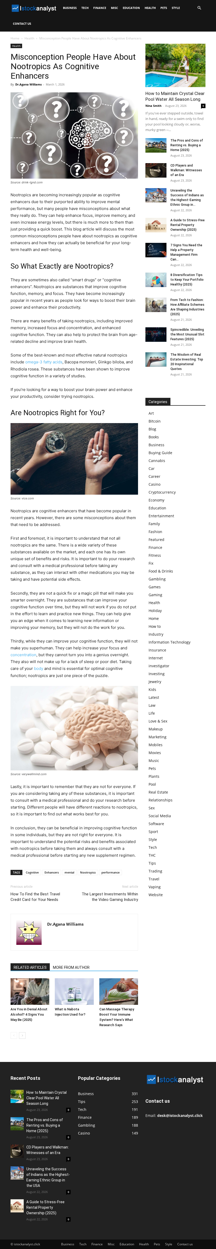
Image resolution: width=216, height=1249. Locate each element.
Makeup (156, 728)
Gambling (157, 578)
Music (154, 760)
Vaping (155, 886)
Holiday (155, 610)
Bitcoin (155, 421)
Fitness (155, 555)
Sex (152, 807)
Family (154, 523)
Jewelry (155, 681)
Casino (154, 484)
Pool (152, 784)
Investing (157, 673)
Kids (152, 689)
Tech (85, 8)
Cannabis (157, 460)
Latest (154, 697)
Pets (163, 8)
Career (154, 476)
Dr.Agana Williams (28, 84)
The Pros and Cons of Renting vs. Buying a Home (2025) (186, 145)
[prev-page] (14, 1035)
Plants (154, 776)
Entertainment (161, 515)
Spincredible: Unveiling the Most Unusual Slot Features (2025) (187, 334)
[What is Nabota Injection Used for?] (74, 991)
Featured (156, 539)
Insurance (157, 650)
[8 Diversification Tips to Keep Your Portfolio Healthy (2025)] (155, 280)
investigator (159, 665)
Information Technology (169, 642)
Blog (152, 429)
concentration (23, 654)
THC (152, 855)
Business (70, 8)
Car (152, 468)
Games (155, 586)
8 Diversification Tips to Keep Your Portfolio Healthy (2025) (187, 279)
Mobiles (156, 744)
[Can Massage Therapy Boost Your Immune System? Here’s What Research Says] (118, 991)
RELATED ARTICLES (30, 967)
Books (154, 436)
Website (156, 894)
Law (152, 705)
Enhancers (52, 872)
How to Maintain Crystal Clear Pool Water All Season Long (46, 1098)
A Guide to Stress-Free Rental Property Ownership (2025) (187, 225)
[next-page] (22, 1035)
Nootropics (88, 872)
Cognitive (32, 872)
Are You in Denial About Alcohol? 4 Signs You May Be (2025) (29, 1014)
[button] (199, 8)
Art (151, 413)
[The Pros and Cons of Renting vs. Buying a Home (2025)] (155, 145)
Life (152, 713)
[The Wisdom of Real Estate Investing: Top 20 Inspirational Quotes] (155, 359)
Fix (151, 563)
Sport (153, 831)
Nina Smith (153, 106)
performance (110, 872)
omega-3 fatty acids (43, 361)
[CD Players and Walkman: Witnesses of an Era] (155, 170)
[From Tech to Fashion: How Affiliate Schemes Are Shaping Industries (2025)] (155, 305)
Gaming (155, 594)
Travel (154, 878)
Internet (156, 657)
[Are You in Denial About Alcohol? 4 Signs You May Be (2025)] (30, 991)
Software (156, 823)
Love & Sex (158, 721)
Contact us (22, 24)
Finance (99, 8)
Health (150, 8)
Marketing (157, 736)
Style (176, 8)
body (38, 668)
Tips (152, 863)
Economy (156, 500)
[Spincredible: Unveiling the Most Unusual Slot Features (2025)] (155, 334)
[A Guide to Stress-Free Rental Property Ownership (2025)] (155, 225)
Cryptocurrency (162, 492)
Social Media (160, 815)
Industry (156, 634)
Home (15, 38)
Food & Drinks (161, 571)
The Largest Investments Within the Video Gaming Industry (110, 897)
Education (131, 8)
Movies (155, 752)
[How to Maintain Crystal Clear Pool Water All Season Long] (175, 65)
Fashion (155, 531)
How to (155, 626)
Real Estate (158, 792)
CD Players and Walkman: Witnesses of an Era (186, 170)
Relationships (161, 799)
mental (69, 872)
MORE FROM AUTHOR (71, 967)
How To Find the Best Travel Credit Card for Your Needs (35, 897)
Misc (114, 8)
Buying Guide (160, 452)
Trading (155, 871)
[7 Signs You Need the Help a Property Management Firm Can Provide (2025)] (155, 250)
